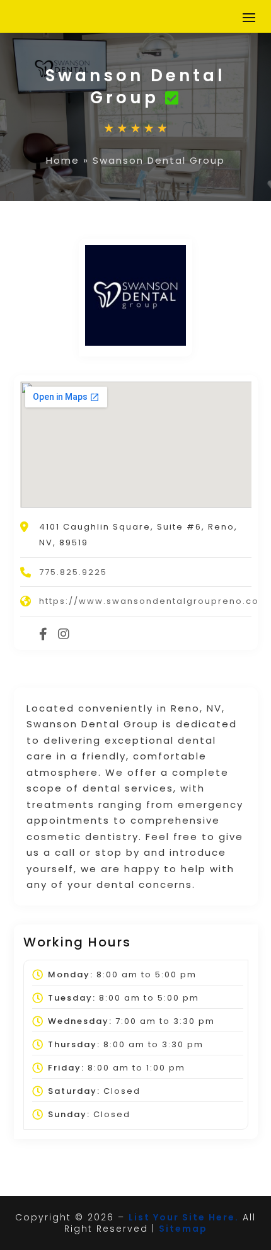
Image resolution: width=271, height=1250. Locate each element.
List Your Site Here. (184, 1217)
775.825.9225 (73, 572)
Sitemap (183, 1228)
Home (62, 160)
